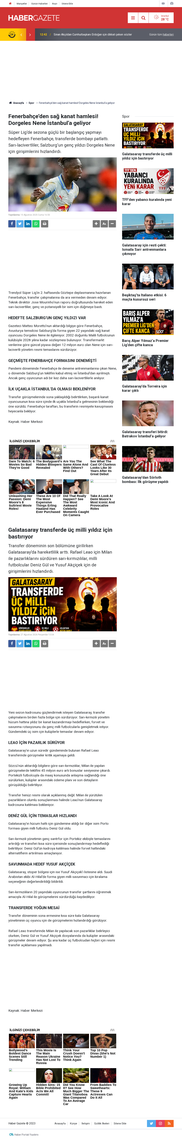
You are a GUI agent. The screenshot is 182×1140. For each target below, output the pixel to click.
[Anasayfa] (10, 3)
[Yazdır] (44, 223)
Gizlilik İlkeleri (101, 1123)
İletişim (86, 1123)
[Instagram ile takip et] (160, 1123)
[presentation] (21, 34)
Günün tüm (161, 34)
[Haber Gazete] (34, 17)
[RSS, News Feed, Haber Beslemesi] (169, 1123)
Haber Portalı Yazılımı (26, 1134)
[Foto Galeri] (172, 3)
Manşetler (22, 3)
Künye (73, 1123)
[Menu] (133, 18)
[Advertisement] (91, 71)
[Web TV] (163, 3)
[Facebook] (11, 223)
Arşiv (54, 3)
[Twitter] (19, 223)
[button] (96, 223)
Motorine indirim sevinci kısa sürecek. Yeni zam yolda (87, 34)
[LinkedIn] (27, 223)
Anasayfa (60, 1123)
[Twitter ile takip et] (151, 1123)
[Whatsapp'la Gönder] (35, 223)
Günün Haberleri (39, 3)
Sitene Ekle (67, 3)
